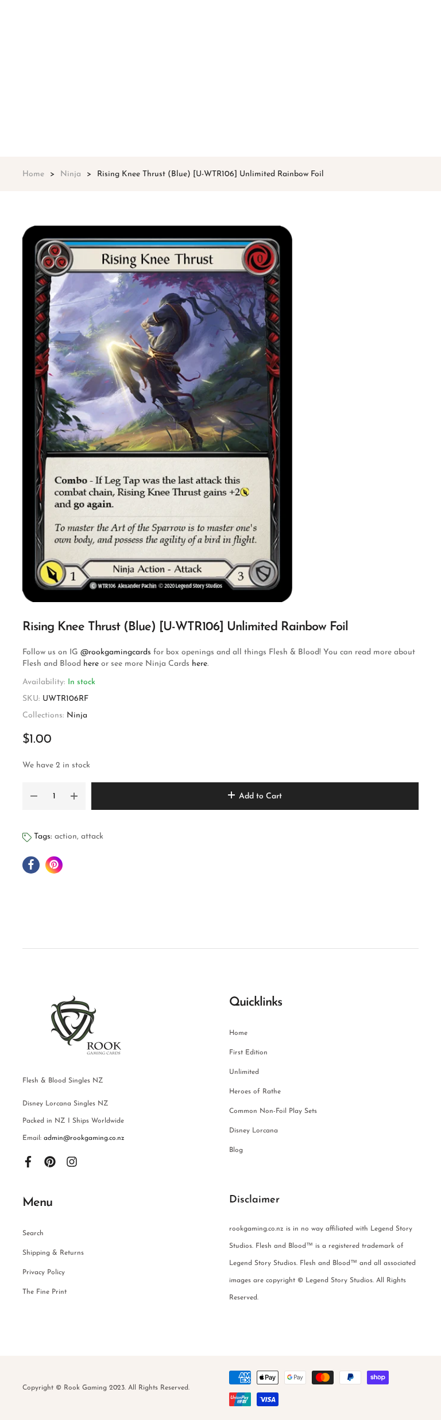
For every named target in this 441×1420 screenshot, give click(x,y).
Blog (236, 1150)
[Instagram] (72, 1161)
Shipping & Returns (53, 1253)
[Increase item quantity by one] (74, 796)
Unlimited (244, 1072)
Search (33, 1233)
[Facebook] (28, 1161)
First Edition (248, 1052)
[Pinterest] (50, 1161)
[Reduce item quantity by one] (33, 796)
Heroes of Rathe (255, 1091)
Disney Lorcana (253, 1130)
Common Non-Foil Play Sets (273, 1111)
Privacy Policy (43, 1272)
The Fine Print (44, 1292)
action (66, 836)
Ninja (77, 715)
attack (92, 836)
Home (238, 1033)
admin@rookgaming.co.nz (84, 1138)
